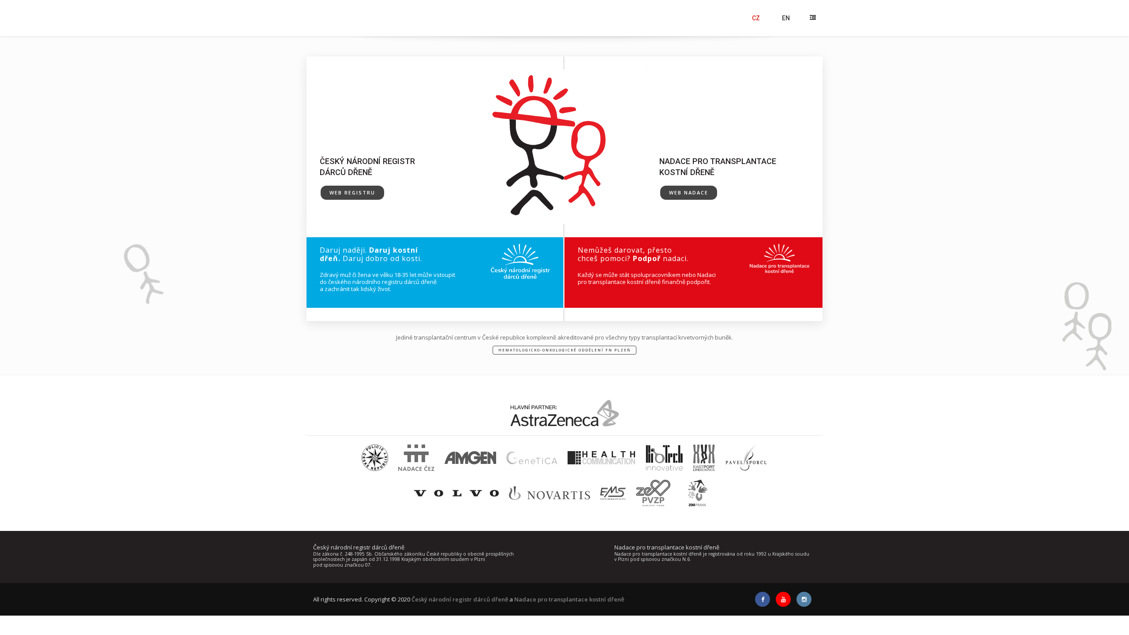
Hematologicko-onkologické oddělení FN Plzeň (564, 349)
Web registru (352, 192)
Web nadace (688, 192)
